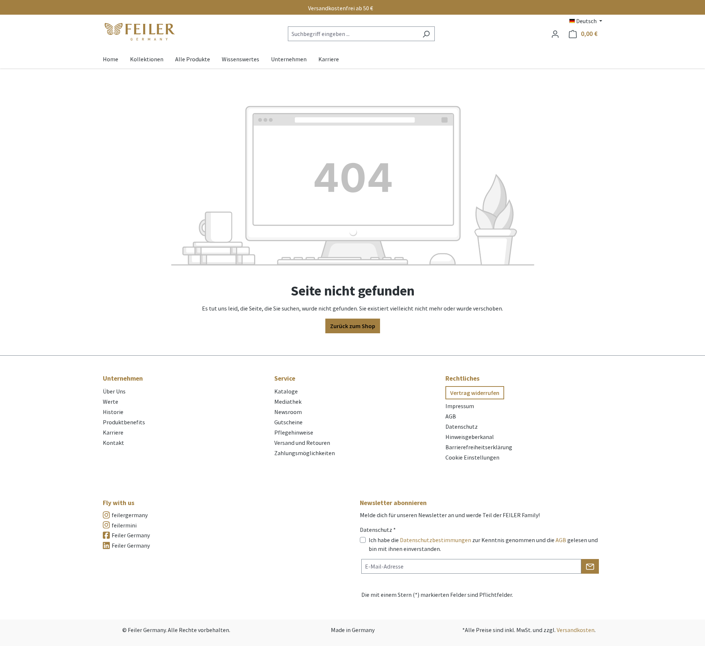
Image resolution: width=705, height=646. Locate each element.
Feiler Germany (131, 535)
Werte (110, 401)
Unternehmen (123, 378)
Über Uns (114, 391)
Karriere (113, 432)
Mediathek (287, 401)
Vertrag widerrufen (474, 392)
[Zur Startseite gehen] (139, 32)
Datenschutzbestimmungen (435, 540)
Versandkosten (575, 630)
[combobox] (353, 33)
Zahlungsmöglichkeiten (304, 453)
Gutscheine (288, 422)
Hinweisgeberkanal (469, 436)
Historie (113, 411)
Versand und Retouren (302, 442)
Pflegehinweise (293, 432)
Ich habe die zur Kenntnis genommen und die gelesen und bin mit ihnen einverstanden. (483, 544)
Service (284, 378)
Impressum (459, 406)
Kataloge (286, 391)
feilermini (124, 525)
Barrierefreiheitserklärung (478, 447)
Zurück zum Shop (352, 326)
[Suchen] (426, 33)
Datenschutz (461, 426)
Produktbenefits (124, 422)
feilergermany (130, 515)
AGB (450, 416)
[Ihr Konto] (555, 33)
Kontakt (113, 442)
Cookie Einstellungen (472, 457)
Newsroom (288, 411)
